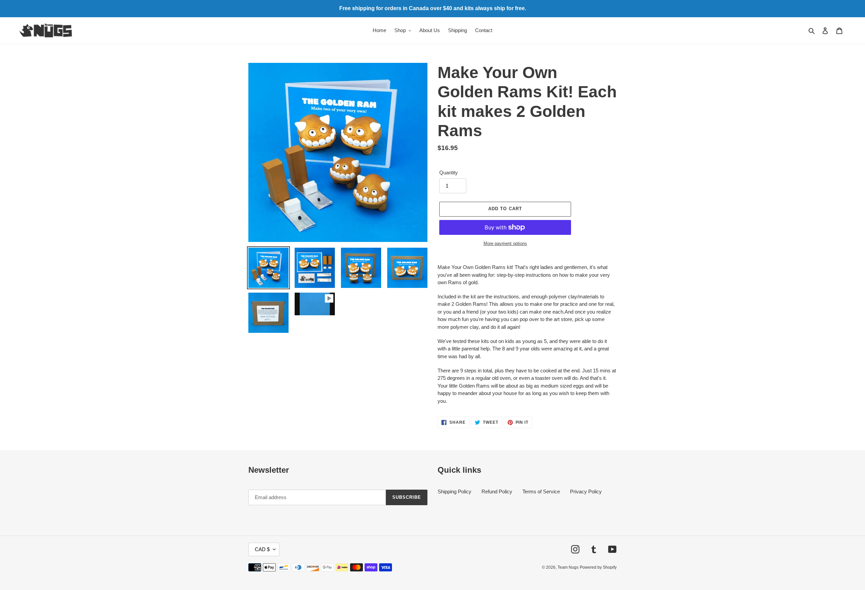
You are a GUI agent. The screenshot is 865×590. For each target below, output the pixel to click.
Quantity (448, 172)
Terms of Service (541, 491)
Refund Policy (496, 491)
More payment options (505, 243)
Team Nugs (568, 567)
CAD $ (262, 549)
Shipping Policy (454, 491)
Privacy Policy (586, 491)
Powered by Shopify (598, 567)
